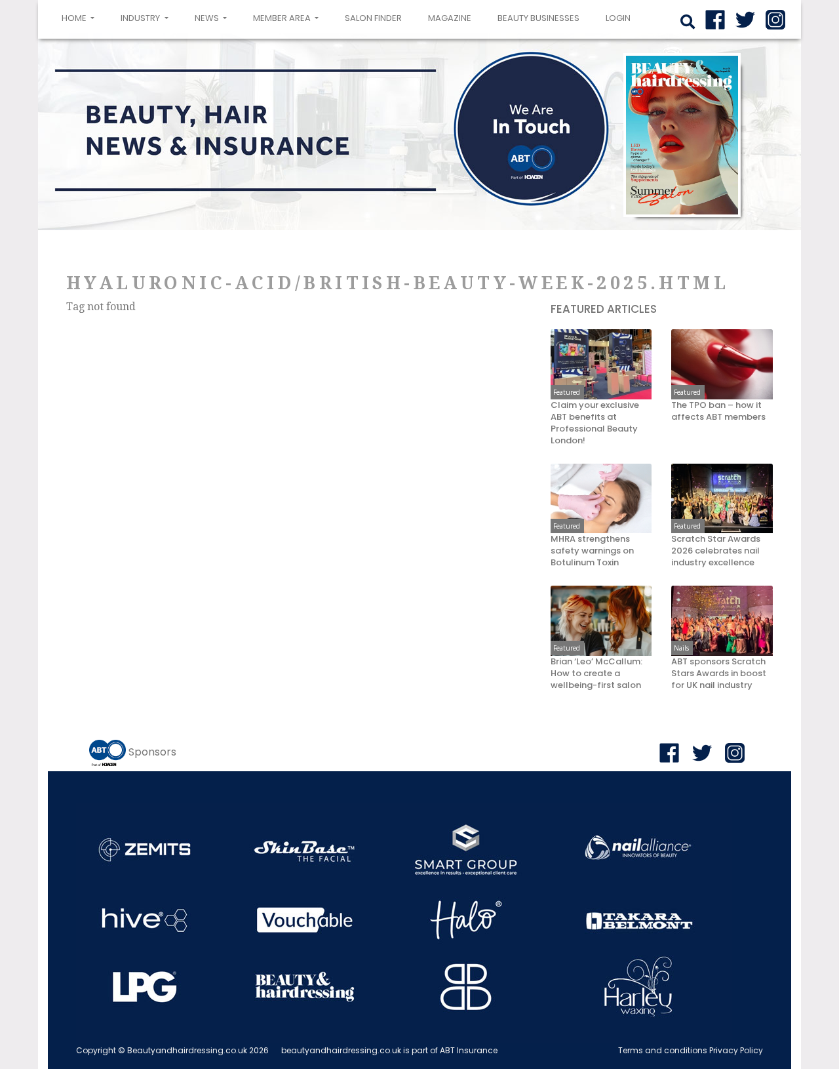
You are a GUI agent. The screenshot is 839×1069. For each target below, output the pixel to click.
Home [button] (81, 17)
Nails (681, 648)
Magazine (449, 18)
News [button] (208, 18)
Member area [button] (283, 18)
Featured (566, 392)
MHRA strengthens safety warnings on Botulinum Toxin (592, 551)
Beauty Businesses (538, 18)
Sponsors (152, 751)
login (618, 18)
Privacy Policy (736, 1050)
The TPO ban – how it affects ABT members (718, 411)
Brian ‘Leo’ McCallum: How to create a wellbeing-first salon (596, 673)
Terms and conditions (662, 1050)
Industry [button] (141, 18)
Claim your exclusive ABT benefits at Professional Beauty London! (595, 423)
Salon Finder (373, 18)
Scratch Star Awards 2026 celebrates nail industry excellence (715, 551)
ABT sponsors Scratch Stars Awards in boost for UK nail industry (718, 673)
